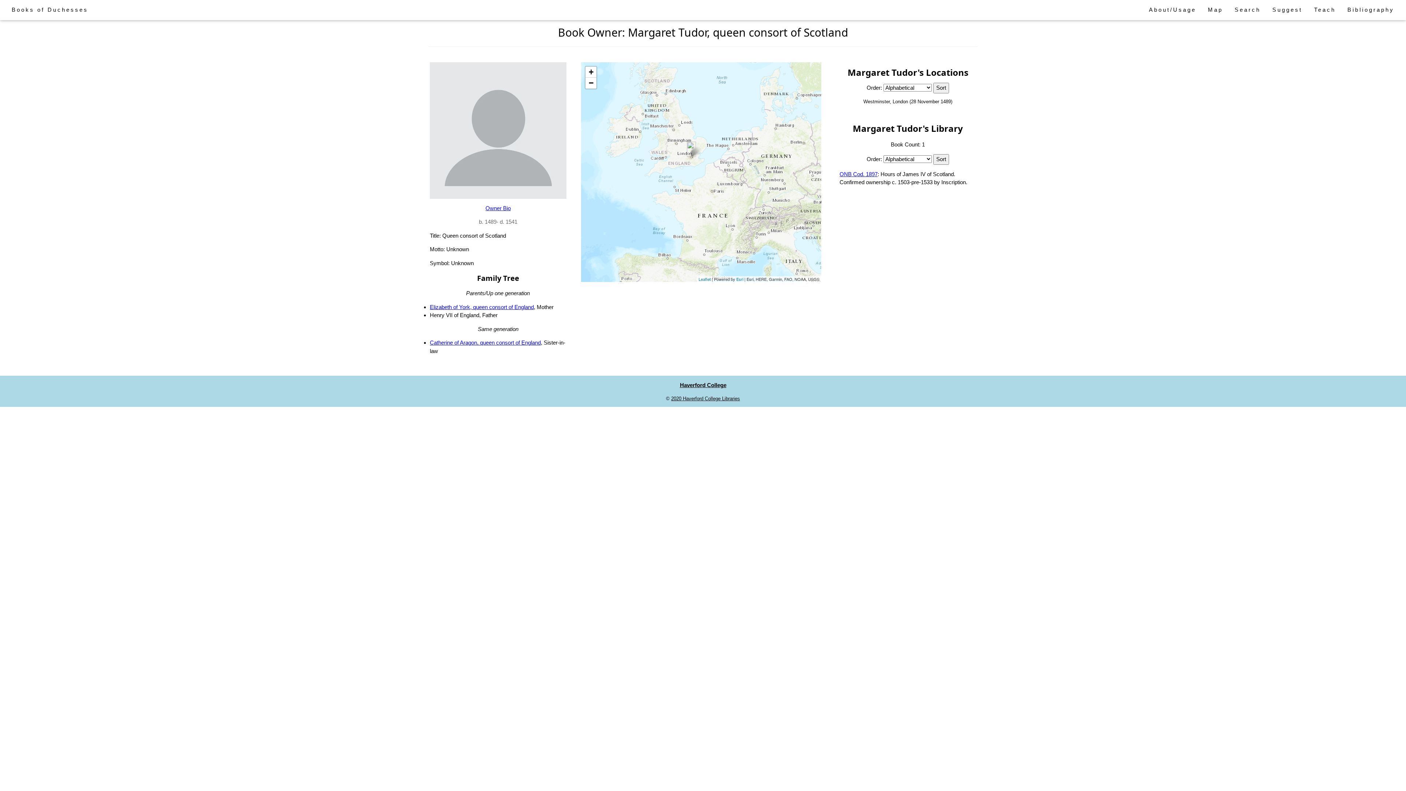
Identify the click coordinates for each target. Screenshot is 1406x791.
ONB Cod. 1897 (859, 174)
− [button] (591, 83)
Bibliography (1370, 10)
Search (1248, 10)
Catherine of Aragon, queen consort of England (485, 342)
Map (1215, 10)
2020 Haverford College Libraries (705, 398)
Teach (1325, 10)
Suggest (1287, 10)
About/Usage (1172, 10)
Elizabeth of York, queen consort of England (482, 307)
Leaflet (705, 279)
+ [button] (591, 72)
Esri (739, 279)
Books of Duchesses (50, 10)
